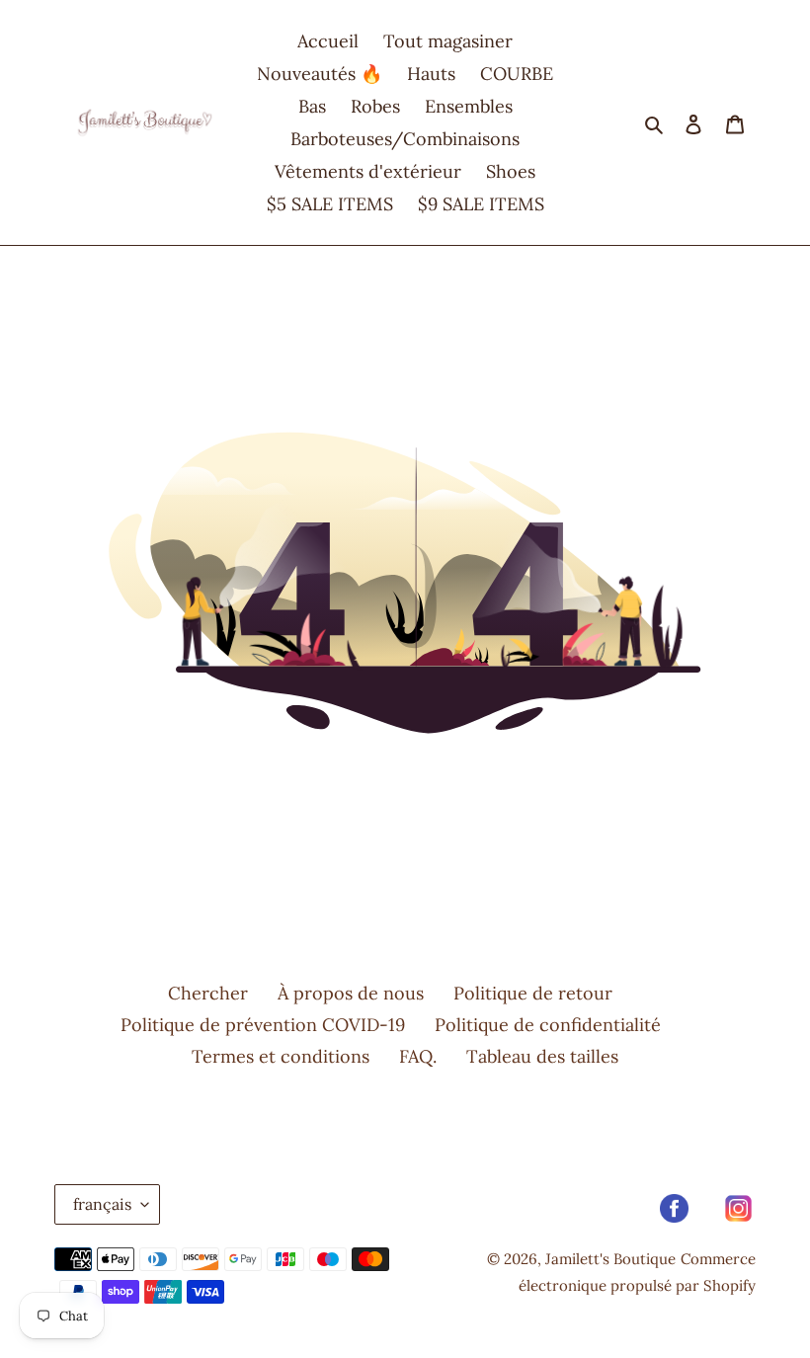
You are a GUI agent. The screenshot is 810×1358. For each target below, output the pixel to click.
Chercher (208, 993)
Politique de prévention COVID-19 (263, 1024)
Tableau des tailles (542, 1056)
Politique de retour (532, 993)
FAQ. (418, 1056)
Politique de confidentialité (548, 1024)
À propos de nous (351, 993)
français (102, 1204)
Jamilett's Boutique (610, 1258)
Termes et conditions (280, 1056)
